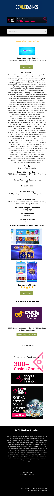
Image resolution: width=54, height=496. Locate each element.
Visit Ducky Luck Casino (27, 335)
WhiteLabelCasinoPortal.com (37, 490)
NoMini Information (27, 41)
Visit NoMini (26, 67)
